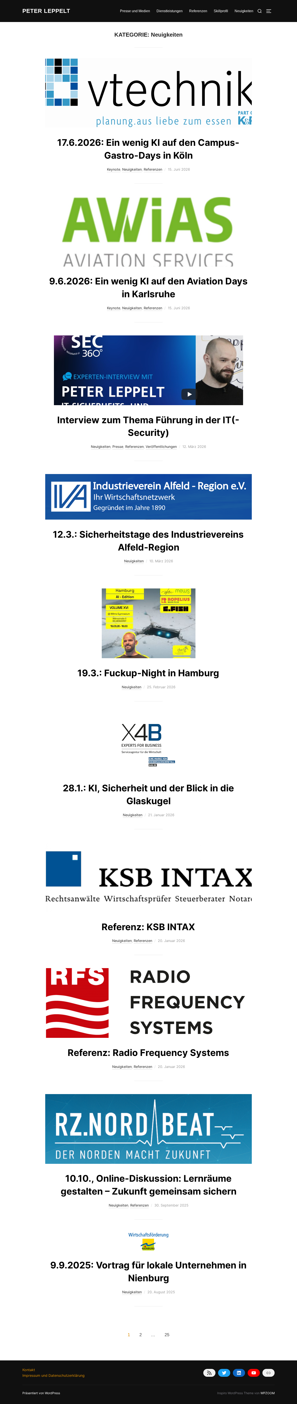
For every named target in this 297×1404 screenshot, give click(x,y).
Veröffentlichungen (161, 446)
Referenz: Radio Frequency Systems (148, 1052)
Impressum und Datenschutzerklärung (53, 1375)
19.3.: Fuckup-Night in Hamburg (148, 672)
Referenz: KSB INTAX (148, 926)
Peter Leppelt (46, 11)
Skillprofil (221, 11)
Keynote (113, 169)
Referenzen (198, 11)
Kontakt (28, 1370)
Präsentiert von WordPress (41, 1393)
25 (167, 1334)
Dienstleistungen (170, 11)
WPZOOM (267, 1393)
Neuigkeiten (244, 11)
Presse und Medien (135, 11)
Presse (117, 446)
